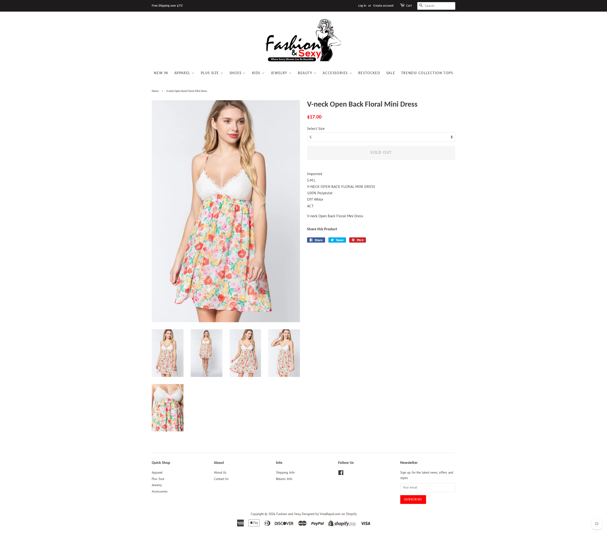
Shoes (236, 73)
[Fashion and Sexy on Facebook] (341, 473)
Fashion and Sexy (288, 514)
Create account (383, 6)
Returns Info (284, 479)
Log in (362, 6)
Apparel (183, 73)
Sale (390, 73)
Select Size (316, 128)
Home (155, 91)
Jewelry (280, 73)
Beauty (306, 73)
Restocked (369, 73)
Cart (409, 6)
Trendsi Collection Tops (427, 73)
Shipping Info (285, 472)
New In (161, 73)
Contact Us (221, 479)
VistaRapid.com (330, 514)
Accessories (336, 73)
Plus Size (211, 73)
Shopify (351, 514)
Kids (257, 73)
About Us (220, 472)
